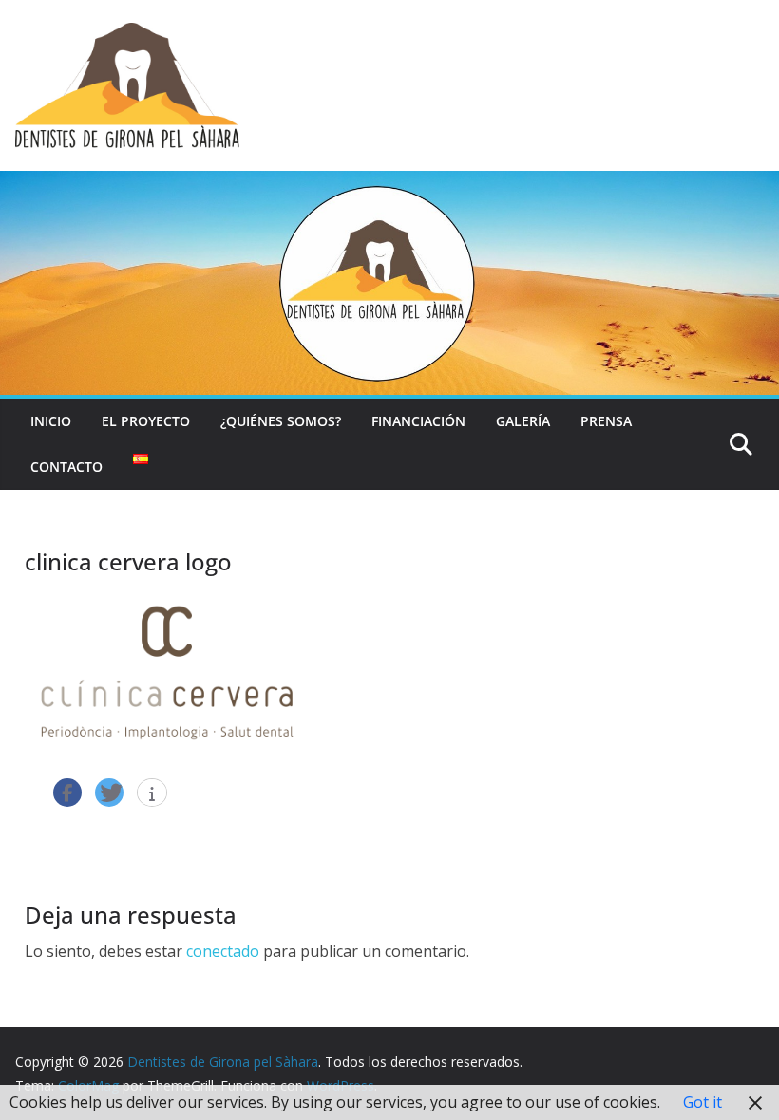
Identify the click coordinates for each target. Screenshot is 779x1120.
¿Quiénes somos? (280, 421)
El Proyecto (146, 421)
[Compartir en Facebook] (67, 792)
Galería (523, 421)
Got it (702, 1102)
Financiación (418, 421)
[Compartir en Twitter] (109, 792)
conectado (222, 951)
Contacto (66, 466)
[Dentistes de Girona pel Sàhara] (389, 184)
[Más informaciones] (152, 793)
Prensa (606, 421)
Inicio (50, 421)
